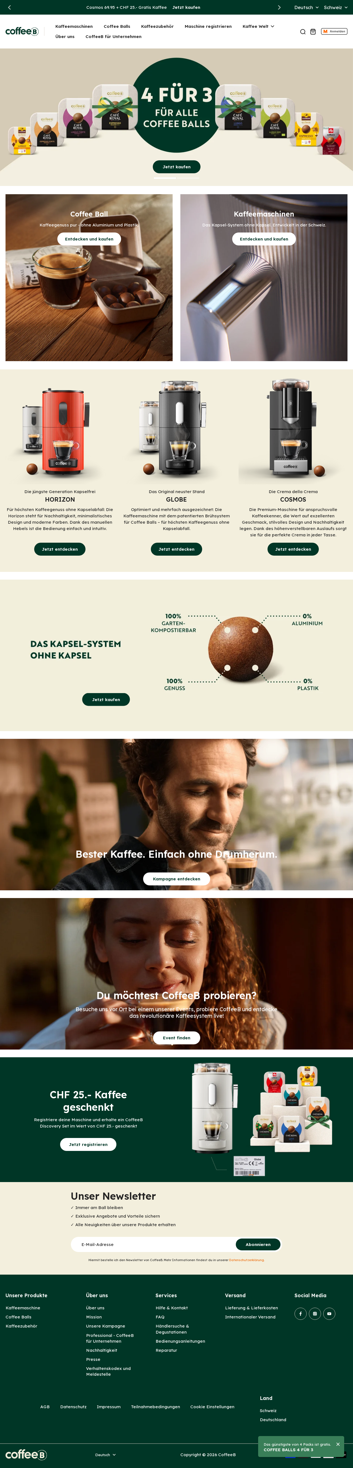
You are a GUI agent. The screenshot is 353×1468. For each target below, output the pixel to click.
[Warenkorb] (313, 31)
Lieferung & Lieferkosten (251, 1307)
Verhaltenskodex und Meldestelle (108, 1371)
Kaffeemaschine (23, 1307)
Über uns (95, 1307)
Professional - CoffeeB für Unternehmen (110, 1338)
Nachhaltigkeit (101, 1350)
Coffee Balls (18, 1317)
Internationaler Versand (250, 1317)
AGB (45, 1406)
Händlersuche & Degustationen (172, 1328)
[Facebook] (301, 1314)
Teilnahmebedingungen (155, 1406)
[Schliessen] (338, 1444)
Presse (93, 1359)
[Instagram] (315, 1314)
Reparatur (166, 1350)
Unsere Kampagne (105, 1326)
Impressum (109, 1406)
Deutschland (273, 1419)
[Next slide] (279, 7)
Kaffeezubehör (21, 1326)
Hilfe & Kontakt (172, 1307)
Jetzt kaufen (186, 7)
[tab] (165, 178)
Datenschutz (73, 1406)
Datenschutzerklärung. (246, 1260)
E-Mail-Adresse (97, 1244)
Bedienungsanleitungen (180, 1341)
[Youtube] (329, 1314)
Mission (94, 1317)
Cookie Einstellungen (212, 1406)
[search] (303, 31)
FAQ (160, 1317)
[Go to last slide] (9, 7)
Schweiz (268, 1410)
